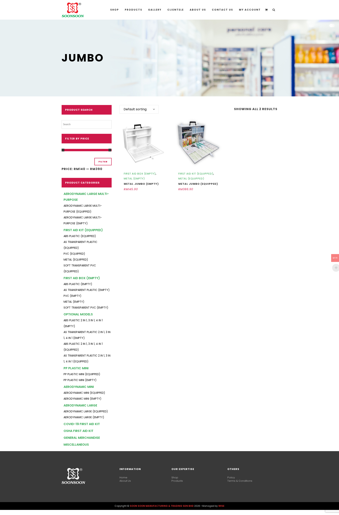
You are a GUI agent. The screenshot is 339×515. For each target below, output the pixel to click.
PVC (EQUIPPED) (74, 254)
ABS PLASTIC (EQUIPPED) (80, 236)
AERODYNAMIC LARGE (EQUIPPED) (86, 411)
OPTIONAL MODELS (78, 314)
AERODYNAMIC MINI (79, 387)
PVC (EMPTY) (72, 296)
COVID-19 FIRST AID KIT (82, 424)
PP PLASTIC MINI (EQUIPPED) (82, 374)
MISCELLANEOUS (76, 444)
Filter (103, 161)
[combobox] (139, 109)
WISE (221, 506)
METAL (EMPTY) (74, 302)
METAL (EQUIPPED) (76, 260)
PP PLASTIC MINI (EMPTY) (80, 380)
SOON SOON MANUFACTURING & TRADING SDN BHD (162, 506)
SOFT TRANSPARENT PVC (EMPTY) (86, 308)
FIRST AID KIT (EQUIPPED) (83, 230)
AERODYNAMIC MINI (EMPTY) (82, 399)
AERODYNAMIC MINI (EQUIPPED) (84, 393)
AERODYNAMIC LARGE (80, 405)
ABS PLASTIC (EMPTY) (78, 284)
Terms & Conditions (239, 481)
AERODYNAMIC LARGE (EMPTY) (84, 417)
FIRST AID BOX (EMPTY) (82, 278)
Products (177, 481)
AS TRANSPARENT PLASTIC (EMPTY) (87, 290)
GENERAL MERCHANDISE (82, 437)
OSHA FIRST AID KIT (78, 431)
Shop (174, 477)
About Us (125, 481)
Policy (231, 477)
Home (123, 477)
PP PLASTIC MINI (76, 368)
